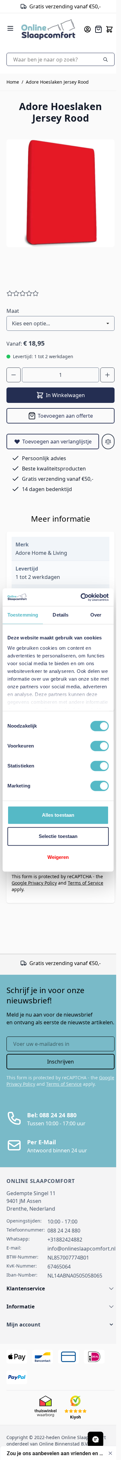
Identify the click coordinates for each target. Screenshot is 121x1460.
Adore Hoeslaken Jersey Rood (57, 82)
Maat (12, 310)
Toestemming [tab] (22, 615)
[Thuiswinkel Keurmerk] (34, 6)
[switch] (99, 746)
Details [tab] (60, 615)
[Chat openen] (95, 1439)
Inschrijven (60, 1061)
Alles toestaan (58, 815)
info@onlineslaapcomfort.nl (81, 1248)
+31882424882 (64, 1239)
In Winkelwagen (65, 395)
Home (12, 82)
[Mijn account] (87, 29)
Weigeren (58, 857)
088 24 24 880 (63, 1230)
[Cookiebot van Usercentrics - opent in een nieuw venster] (82, 597)
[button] (60, 1325)
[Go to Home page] (48, 29)
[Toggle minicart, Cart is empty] (109, 29)
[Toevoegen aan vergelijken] (108, 441)
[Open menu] (10, 28)
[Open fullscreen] (60, 193)
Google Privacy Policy (34, 883)
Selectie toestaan (58, 836)
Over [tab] (95, 615)
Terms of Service (85, 883)
